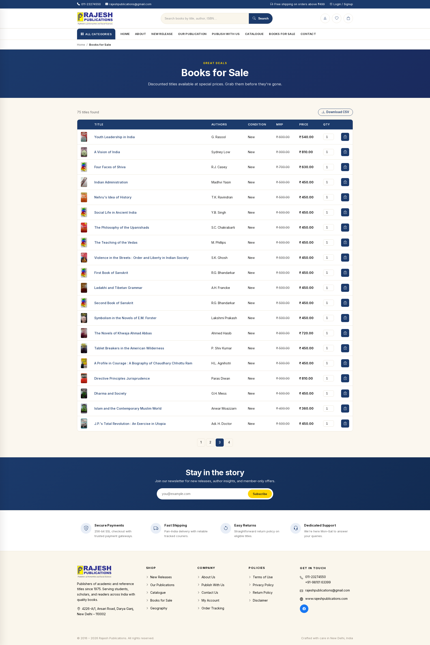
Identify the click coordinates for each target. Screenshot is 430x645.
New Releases (161, 577)
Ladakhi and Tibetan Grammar (118, 288)
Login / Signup (343, 4)
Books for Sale (161, 600)
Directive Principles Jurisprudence (122, 378)
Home (125, 34)
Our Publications (162, 585)
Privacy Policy (263, 585)
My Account (210, 600)
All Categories (98, 34)
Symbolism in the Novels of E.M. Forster (125, 318)
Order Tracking (213, 608)
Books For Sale (282, 34)
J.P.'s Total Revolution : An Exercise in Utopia (130, 424)
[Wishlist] (336, 18)
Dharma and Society (110, 393)
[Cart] (348, 18)
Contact (308, 34)
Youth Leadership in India (114, 137)
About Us (208, 577)
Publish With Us (226, 34)
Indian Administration (111, 182)
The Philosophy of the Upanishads (121, 227)
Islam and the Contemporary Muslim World (127, 408)
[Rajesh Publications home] (95, 18)
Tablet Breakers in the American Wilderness (129, 348)
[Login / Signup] (325, 18)
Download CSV (337, 112)
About (140, 34)
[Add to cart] (345, 137)
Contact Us (210, 592)
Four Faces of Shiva (110, 167)
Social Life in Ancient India (115, 212)
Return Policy (263, 592)
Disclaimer (260, 600)
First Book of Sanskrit (111, 273)
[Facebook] (304, 608)
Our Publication (192, 34)
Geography (158, 608)
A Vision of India (107, 152)
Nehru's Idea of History (112, 197)
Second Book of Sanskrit (113, 303)
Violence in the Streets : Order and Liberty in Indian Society (141, 258)
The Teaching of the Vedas (116, 242)
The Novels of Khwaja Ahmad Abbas (123, 333)
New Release (162, 34)
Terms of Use (263, 577)
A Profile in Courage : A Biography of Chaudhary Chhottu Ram (143, 363)
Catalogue (254, 34)
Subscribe (260, 494)
